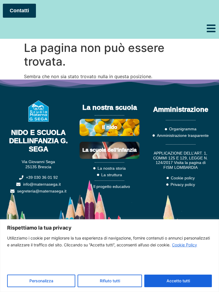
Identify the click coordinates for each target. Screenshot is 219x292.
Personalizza (41, 280)
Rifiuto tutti (110, 280)
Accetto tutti (178, 280)
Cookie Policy (184, 244)
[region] (109, 255)
